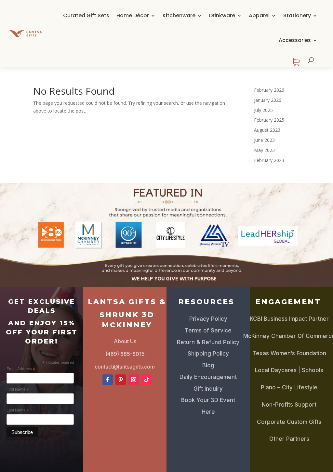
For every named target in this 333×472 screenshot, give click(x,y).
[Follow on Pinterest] (120, 379)
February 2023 (269, 160)
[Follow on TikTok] (146, 379)
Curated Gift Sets (86, 15)
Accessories (295, 40)
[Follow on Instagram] (133, 379)
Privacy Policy (208, 319)
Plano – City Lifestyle (289, 387)
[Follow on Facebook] (107, 379)
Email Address (21, 369)
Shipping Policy (208, 353)
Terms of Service (208, 330)
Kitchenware (179, 15)
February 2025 (269, 120)
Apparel (259, 15)
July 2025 (263, 110)
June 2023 (264, 140)
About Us (125, 341)
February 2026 (269, 90)
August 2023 (267, 130)
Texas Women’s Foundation (289, 353)
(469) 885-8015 (125, 354)
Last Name (18, 410)
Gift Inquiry (208, 388)
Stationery (297, 15)
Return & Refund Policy (208, 342)
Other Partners (289, 439)
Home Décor (132, 15)
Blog (208, 365)
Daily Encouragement (208, 377)
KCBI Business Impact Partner (289, 319)
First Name (18, 389)
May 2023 (264, 150)
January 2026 (267, 100)
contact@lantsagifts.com (125, 366)
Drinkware (222, 15)
